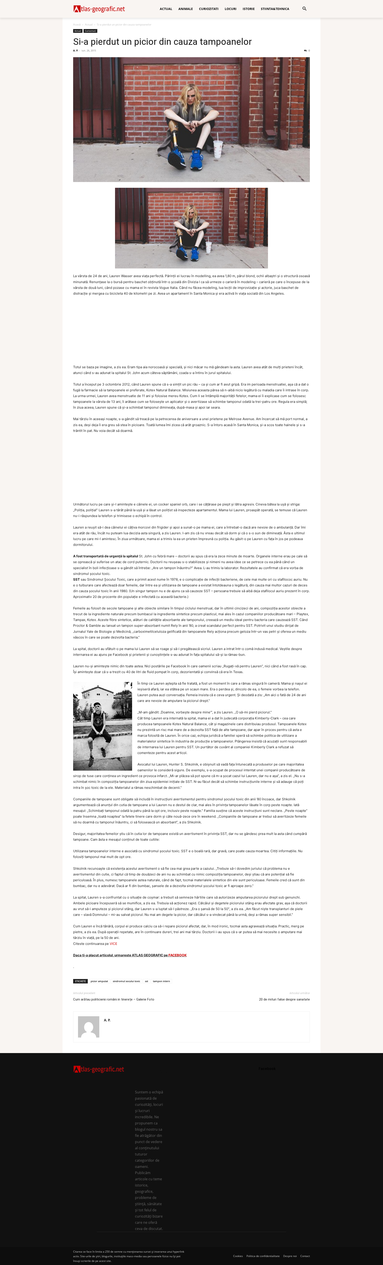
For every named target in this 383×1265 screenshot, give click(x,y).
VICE (113, 944)
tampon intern (161, 981)
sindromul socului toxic (126, 981)
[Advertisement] (191, 333)
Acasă (77, 24)
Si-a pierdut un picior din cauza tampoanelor (162, 41)
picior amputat (99, 981)
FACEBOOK (177, 955)
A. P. (75, 50)
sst (146, 981)
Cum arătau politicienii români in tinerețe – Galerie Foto (113, 999)
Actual (89, 24)
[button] (304, 9)
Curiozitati (90, 30)
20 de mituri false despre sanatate (284, 999)
